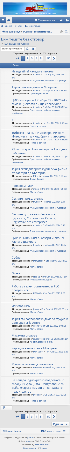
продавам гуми (22, 186)
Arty (28, 441)
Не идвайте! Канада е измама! (33, 71)
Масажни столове (24, 335)
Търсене (8, 26)
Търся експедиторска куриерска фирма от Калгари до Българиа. (39, 170)
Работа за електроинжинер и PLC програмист (35, 288)
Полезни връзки (38, 126)
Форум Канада (37, 179)
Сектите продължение (27, 198)
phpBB (30, 438)
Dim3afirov (38, 261)
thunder (36, 74)
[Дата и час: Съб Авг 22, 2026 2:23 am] (61, 32)
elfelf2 (36, 326)
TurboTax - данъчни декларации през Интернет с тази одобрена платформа (39, 134)
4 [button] (36, 58)
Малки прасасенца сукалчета (32, 364)
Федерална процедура (41, 279)
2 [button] (27, 58)
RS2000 (37, 293)
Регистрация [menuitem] (68, 21)
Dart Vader (38, 352)
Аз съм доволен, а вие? (41, 342)
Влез (20, 26)
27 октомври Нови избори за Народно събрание (39, 151)
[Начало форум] (35, 8)
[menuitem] (45, 20)
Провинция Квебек (39, 93)
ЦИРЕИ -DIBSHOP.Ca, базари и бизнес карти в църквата (38, 239)
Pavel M (37, 367)
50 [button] (48, 58)
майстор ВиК (21, 306)
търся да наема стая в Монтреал (35, 348)
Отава (16, 273)
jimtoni (36, 189)
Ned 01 (36, 277)
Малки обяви (36, 192)
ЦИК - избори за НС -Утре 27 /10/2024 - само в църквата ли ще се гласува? (39, 102)
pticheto (37, 395)
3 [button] (32, 58)
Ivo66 (35, 90)
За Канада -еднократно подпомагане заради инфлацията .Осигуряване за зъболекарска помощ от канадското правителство (38, 385)
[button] (17, 58)
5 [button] (41, 58)
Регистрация (34, 26)
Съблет (17, 257)
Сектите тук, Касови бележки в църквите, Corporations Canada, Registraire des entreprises (34, 218)
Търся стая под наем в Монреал (34, 87)
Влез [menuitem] (62, 21)
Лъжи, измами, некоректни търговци (48, 80)
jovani (36, 339)
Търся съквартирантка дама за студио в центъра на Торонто (40, 320)
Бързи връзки (4, 21)
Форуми (9, 21)
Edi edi (36, 176)
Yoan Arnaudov (41, 445)
